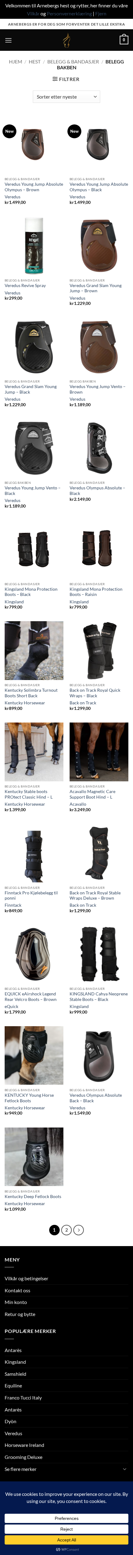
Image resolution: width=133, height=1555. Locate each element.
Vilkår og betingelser (26, 1278)
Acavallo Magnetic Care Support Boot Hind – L (92, 794)
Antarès (13, 1350)
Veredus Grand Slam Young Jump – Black (31, 389)
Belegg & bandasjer (73, 61)
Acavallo (78, 804)
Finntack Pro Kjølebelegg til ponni (31, 895)
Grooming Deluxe (23, 1457)
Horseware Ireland (24, 1445)
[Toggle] (124, 1468)
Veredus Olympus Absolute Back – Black (96, 1098)
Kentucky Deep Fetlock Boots (33, 1196)
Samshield (15, 1374)
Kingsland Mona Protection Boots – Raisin (96, 592)
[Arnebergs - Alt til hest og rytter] (66, 40)
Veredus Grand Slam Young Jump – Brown (96, 288)
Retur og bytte (20, 1314)
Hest (35, 61)
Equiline (13, 1385)
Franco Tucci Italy (23, 1397)
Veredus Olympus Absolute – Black (97, 490)
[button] (8, 40)
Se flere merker (20, 1469)
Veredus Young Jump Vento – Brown (98, 389)
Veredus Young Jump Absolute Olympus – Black (99, 187)
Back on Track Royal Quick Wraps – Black (95, 693)
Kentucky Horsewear (25, 702)
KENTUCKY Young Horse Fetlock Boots (29, 1098)
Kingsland (14, 601)
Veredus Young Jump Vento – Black (33, 490)
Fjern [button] (100, 13)
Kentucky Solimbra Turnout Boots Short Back (31, 693)
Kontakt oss (17, 1290)
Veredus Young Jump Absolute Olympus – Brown (34, 187)
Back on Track (83, 702)
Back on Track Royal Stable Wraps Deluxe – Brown (95, 895)
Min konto (16, 1302)
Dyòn (10, 1421)
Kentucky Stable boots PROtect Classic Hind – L (29, 794)
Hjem (15, 61)
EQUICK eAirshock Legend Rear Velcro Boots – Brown (31, 996)
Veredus (12, 196)
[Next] (78, 1230)
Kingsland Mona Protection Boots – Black (31, 592)
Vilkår (33, 13)
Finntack (13, 905)
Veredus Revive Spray (25, 285)
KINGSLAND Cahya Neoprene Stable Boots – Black (99, 996)
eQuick (11, 1006)
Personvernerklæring (69, 13)
